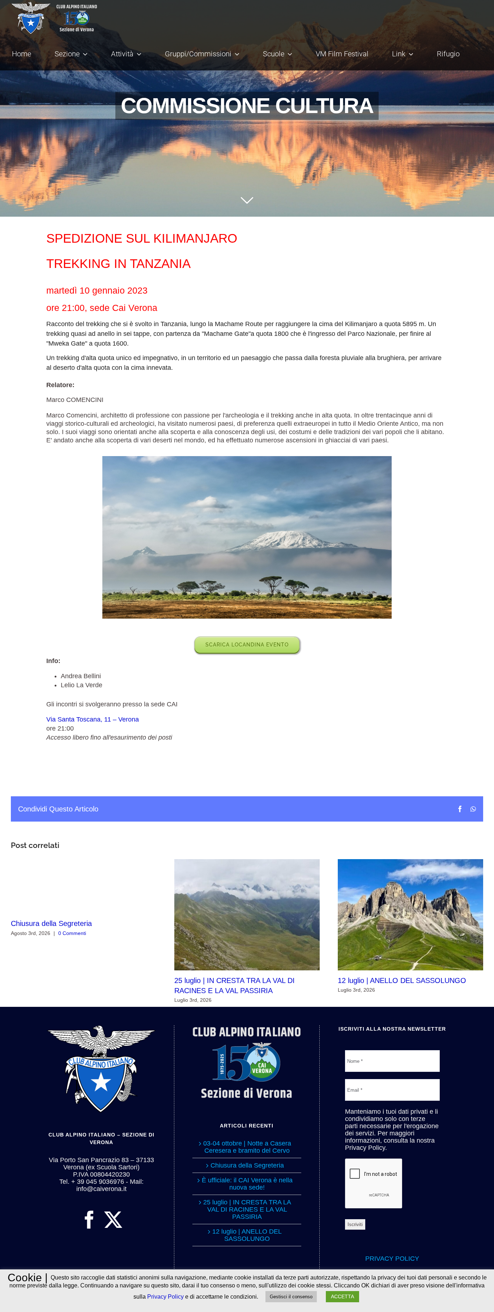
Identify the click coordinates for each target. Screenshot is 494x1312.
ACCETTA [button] (342, 1296)
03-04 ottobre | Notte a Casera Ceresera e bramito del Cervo (247, 1147)
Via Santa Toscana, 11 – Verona (92, 719)
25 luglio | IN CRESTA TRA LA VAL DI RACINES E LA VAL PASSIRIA (247, 915)
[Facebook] (89, 1220)
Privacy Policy (165, 1297)
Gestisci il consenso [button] (291, 1296)
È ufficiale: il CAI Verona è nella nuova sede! (247, 1184)
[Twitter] (113, 1220)
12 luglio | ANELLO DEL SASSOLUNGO (410, 915)
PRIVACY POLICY (392, 1258)
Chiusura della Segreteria (51, 923)
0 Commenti (72, 933)
